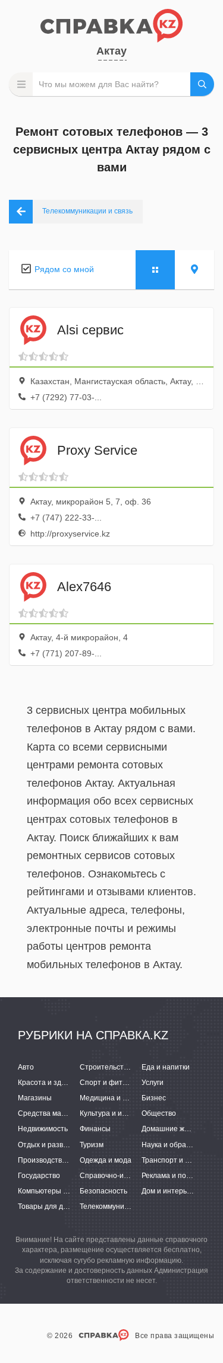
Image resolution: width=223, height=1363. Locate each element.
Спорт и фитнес (107, 1082)
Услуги (153, 1082)
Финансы (95, 1129)
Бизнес (154, 1098)
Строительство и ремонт (122, 1067)
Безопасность (103, 1191)
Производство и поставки (61, 1160)
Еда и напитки (166, 1067)
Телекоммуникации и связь (125, 1206)
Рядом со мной (64, 269)
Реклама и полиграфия (180, 1176)
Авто (26, 1067)
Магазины (35, 1098)
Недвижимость (43, 1129)
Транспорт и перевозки (181, 1160)
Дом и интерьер (168, 1191)
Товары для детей (48, 1206)
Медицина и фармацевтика (126, 1098)
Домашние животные (177, 1129)
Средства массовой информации (74, 1113)
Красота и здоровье (51, 1082)
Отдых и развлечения (55, 1145)
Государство (39, 1176)
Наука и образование (178, 1145)
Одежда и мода (105, 1160)
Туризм (91, 1145)
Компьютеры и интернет (59, 1191)
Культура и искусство (115, 1113)
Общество (159, 1113)
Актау (111, 51)
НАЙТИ (202, 84)
